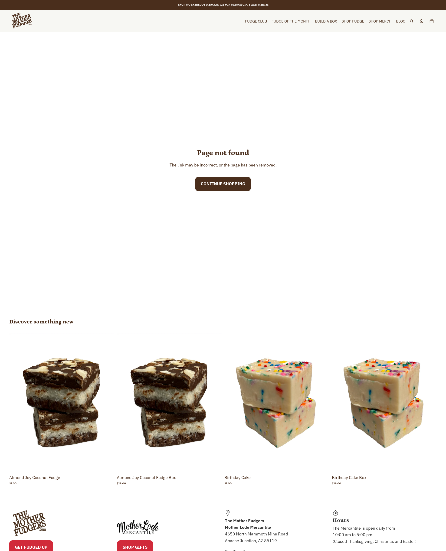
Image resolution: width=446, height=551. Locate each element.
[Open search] (412, 21)
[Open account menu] (421, 21)
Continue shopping (223, 183)
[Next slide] (107, 403)
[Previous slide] (16, 403)
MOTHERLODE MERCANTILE (205, 4)
